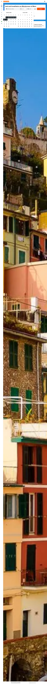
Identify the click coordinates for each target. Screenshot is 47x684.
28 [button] (4, 26)
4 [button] (18, 19)
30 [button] (8, 26)
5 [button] (15, 17)
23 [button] (8, 23)
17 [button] (31, 21)
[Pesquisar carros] (1, 8)
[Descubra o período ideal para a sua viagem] (1, 16)
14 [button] (4, 21)
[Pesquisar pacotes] (1, 10)
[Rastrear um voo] (1, 14)
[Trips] (1, 19)
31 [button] (31, 26)
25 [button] (13, 23)
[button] (2, 1)
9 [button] (29, 19)
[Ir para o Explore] (1, 12)
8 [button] (6, 19)
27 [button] (22, 26)
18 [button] (13, 21)
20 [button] (22, 23)
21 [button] (4, 23)
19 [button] (15, 21)
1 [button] (6, 17)
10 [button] (31, 19)
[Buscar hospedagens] (1, 6)
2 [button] (29, 17)
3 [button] (31, 17)
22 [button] (6, 23)
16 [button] (8, 21)
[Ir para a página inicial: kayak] (6, 1)
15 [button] (6, 21)
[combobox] (13, 9)
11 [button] (18, 21)
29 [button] (6, 26)
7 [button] (4, 19)
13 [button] (22, 21)
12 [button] (15, 19)
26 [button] (15, 23)
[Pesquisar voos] (1, 4)
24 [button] (31, 23)
